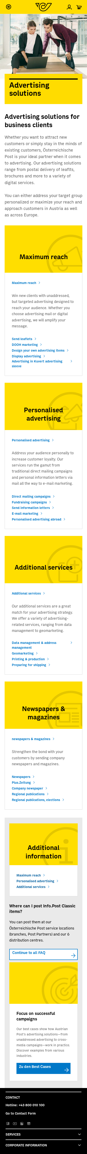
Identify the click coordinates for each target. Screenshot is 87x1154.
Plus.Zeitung (21, 782)
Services (13, 1134)
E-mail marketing (25, 513)
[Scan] (79, 19)
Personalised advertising (31, 440)
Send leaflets (22, 338)
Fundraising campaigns (29, 502)
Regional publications (28, 793)
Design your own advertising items (38, 350)
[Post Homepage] (44, 7)
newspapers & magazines (31, 738)
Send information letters (31, 507)
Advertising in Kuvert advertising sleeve (37, 363)
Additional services (26, 593)
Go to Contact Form (21, 1113)
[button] (9, 7)
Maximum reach (24, 282)
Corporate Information (26, 1145)
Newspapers (21, 776)
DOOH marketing (25, 344)
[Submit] (7, 19)
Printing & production (28, 659)
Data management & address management (34, 645)
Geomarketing (23, 653)
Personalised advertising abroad (36, 519)
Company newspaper (27, 788)
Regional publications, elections (36, 799)
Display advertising (26, 356)
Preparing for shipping (29, 664)
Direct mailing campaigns (31, 496)
